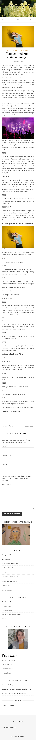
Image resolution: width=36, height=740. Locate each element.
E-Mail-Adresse (7, 455)
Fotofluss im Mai (7, 610)
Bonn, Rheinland (8, 568)
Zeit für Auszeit (7, 590)
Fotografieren (6, 673)
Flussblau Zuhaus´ (7, 669)
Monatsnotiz (7, 585)
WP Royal (22, 736)
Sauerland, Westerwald (10, 577)
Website (4, 464)
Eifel (4, 572)
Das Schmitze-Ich (7, 664)
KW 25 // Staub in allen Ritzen (11, 615)
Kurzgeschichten (7, 555)
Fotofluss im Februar (8, 602)
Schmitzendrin (18, 7)
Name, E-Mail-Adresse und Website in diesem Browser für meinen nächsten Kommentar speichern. (16, 478)
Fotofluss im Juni (7, 606)
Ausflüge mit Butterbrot (9, 660)
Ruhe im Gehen (6, 619)
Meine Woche (6, 559)
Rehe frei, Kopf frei (13, 685)
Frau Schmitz (9, 426)
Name (4, 446)
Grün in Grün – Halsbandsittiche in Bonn (19, 689)
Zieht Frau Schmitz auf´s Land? (16, 693)
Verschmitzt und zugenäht (18, 50)
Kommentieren (6, 484)
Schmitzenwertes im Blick (10, 563)
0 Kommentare (29, 426)
